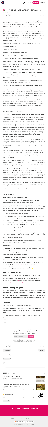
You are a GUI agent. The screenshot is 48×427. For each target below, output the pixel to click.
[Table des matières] (1, 213)
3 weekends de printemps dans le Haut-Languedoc (16, 384)
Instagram (10, 282)
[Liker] (4, 15)
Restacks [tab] (12, 358)
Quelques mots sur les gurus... (11, 393)
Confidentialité (22, 418)
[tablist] (8, 359)
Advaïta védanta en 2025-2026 (11, 376)
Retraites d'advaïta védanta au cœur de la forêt (12, 386)
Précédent (7, 350)
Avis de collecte (34, 418)
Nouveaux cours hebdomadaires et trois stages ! (12, 378)
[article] (24, 379)
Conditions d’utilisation (30, 339)
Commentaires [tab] (6, 358)
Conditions (28, 418)
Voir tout (6, 400)
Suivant (41, 350)
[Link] (1, 194)
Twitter (15, 282)
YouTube (5, 282)
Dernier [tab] (9, 373)
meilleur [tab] (5, 373)
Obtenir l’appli (30, 421)
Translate (5, 7)
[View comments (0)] (7, 15)
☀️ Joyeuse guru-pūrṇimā (8, 394)
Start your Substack (20, 421)
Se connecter (43, 2)
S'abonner (35, 2)
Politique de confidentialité (29, 341)
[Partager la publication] (31, 2)
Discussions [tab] (14, 373)
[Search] (28, 2)
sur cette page (18, 264)
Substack (16, 424)
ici (26, 278)
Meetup (21, 282)
